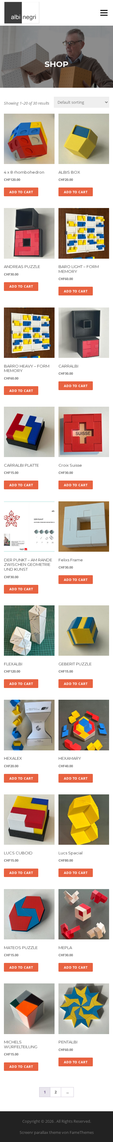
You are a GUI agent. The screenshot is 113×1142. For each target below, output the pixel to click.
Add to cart (21, 192)
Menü (104, 12)
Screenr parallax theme (40, 1132)
